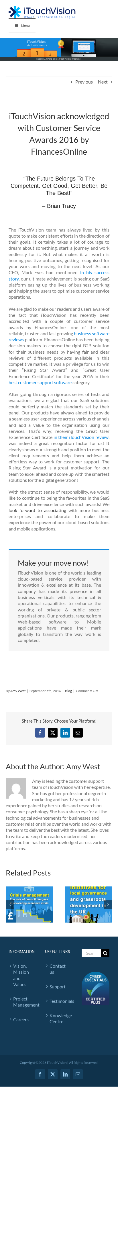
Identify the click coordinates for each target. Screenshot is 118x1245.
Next (103, 81)
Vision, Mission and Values (21, 975)
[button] (10, 904)
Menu (25, 25)
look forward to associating (37, 510)
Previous (84, 81)
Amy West (17, 691)
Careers (21, 1019)
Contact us (58, 969)
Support (58, 986)
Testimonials (60, 1001)
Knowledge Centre (60, 1018)
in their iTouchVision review (81, 437)
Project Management (23, 1001)
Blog (68, 691)
